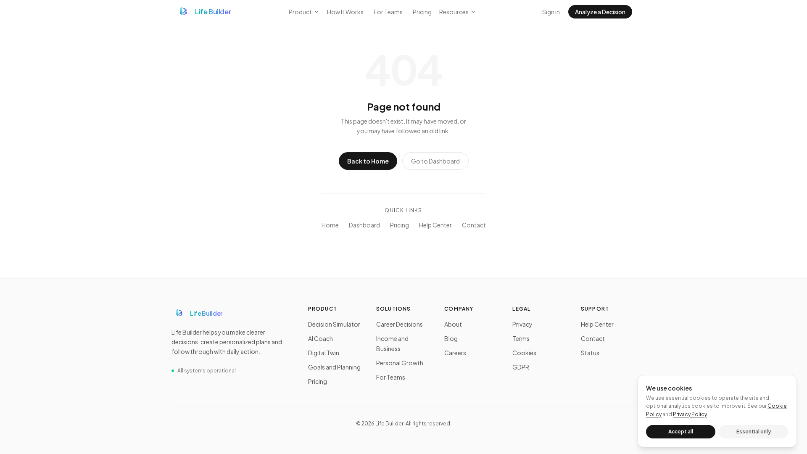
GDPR (520, 367)
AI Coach (320, 338)
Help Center (435, 225)
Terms (521, 338)
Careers (455, 352)
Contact (474, 225)
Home (330, 225)
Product (300, 12)
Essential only (753, 431)
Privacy (522, 324)
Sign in (551, 12)
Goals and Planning (334, 367)
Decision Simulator (334, 324)
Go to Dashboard (435, 161)
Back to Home (368, 161)
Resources (454, 12)
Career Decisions (399, 324)
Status (590, 352)
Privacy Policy (690, 414)
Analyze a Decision (600, 12)
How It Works (345, 12)
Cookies (524, 352)
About (453, 324)
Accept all (680, 431)
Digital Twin (323, 352)
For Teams (388, 12)
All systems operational (206, 370)
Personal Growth (399, 363)
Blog (451, 338)
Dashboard (364, 225)
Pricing (422, 12)
